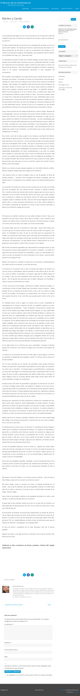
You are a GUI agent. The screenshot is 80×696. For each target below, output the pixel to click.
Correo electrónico (11, 650)
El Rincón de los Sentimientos (16, 2)
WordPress (76, 692)
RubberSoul (62, 690)
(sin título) (61, 79)
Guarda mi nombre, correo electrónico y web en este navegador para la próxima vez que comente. (27, 667)
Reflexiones (55, 8)
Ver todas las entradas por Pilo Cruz (22, 597)
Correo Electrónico (63, 40)
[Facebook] (40, 686)
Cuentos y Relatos (66, 8)
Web (6, 657)
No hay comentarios (24, 21)
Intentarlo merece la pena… (13, 605)
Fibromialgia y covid (64, 85)
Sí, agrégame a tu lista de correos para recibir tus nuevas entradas (29, 675)
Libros (77, 8)
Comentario (9, 624)
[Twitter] (39, 686)
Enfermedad (62, 76)
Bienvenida (25, 8)
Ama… (50, 605)
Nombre (7, 642)
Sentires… (61, 82)
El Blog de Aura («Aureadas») (40, 8)
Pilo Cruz (5, 21)
